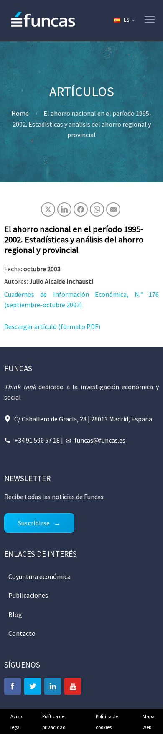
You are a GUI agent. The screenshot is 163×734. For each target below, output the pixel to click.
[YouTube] (72, 686)
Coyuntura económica (39, 576)
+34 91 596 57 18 (37, 440)
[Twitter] (32, 686)
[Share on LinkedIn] (64, 209)
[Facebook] (12, 686)
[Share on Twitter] (48, 209)
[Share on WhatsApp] (97, 209)
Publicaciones (28, 595)
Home (20, 113)
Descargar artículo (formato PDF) (52, 326)
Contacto (22, 633)
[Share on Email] (113, 209)
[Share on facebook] (81, 209)
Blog (15, 614)
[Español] (123, 20)
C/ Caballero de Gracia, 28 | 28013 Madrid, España (83, 419)
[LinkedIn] (52, 686)
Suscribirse (34, 523)
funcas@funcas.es (99, 440)
